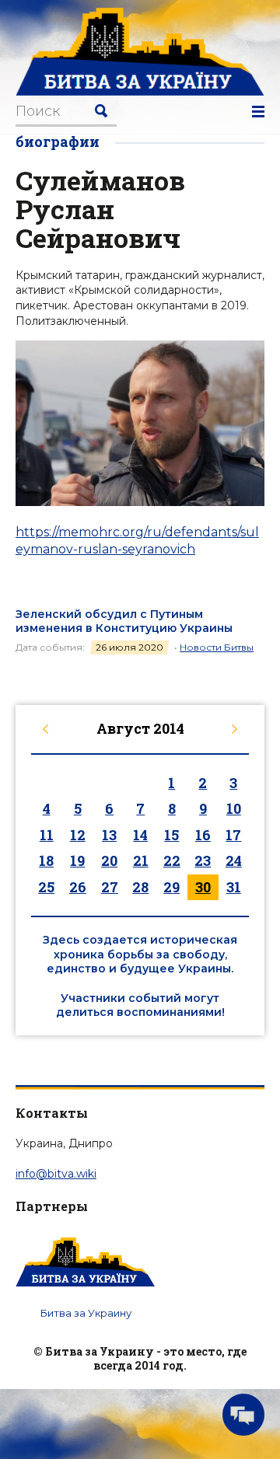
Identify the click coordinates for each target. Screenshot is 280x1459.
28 (140, 887)
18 (46, 860)
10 (233, 808)
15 (171, 834)
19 (77, 860)
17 (233, 834)
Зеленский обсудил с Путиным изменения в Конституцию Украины (124, 621)
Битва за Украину (85, 1313)
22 (171, 860)
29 (171, 887)
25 (46, 887)
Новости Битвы (217, 647)
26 (77, 887)
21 (141, 860)
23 (202, 860)
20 (109, 860)
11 (47, 834)
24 (234, 860)
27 (109, 887)
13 (109, 834)
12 (78, 834)
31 (233, 887)
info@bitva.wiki (56, 1174)
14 (140, 834)
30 (203, 887)
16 (203, 834)
